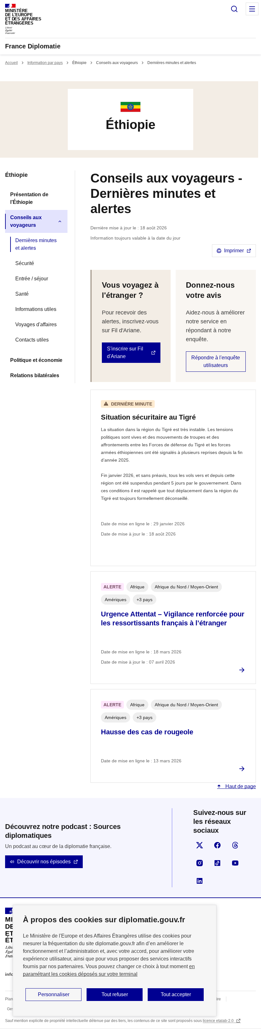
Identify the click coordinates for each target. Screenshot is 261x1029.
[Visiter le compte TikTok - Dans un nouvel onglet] (217, 863)
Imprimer (234, 250)
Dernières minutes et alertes (36, 244)
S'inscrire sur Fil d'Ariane (125, 352)
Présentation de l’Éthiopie (29, 198)
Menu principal (252, 9)
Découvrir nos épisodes (44, 861)
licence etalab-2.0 (219, 1020)
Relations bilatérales (34, 375)
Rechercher (234, 9)
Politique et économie (36, 360)
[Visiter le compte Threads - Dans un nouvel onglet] (235, 845)
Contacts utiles (32, 339)
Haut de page (240, 786)
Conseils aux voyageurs (26, 221)
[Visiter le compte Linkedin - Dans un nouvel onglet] (199, 880)
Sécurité (24, 263)
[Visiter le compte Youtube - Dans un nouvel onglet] (235, 863)
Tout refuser (115, 994)
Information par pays (45, 63)
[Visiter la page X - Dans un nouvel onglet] (199, 845)
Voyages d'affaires (36, 324)
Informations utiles (35, 309)
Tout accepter (176, 994)
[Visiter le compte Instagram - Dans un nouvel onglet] (199, 863)
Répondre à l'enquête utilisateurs (215, 361)
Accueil (11, 63)
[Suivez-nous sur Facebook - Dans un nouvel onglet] (217, 845)
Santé (22, 294)
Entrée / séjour (31, 278)
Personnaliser (53, 994)
